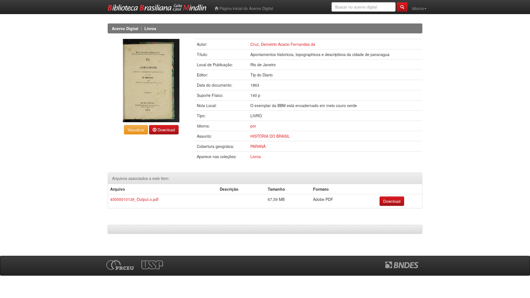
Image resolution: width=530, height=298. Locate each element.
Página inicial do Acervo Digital (245, 8)
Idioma (418, 8)
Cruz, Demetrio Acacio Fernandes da (282, 44)
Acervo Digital (125, 28)
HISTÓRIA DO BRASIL (270, 136)
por (253, 126)
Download (166, 129)
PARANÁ (258, 146)
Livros (150, 28)
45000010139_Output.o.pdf (134, 199)
